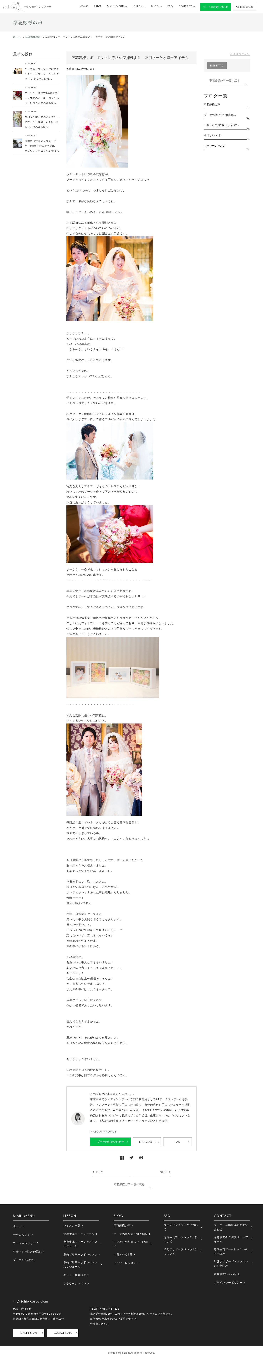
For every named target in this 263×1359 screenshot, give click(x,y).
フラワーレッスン (214, 145)
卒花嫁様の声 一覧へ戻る (129, 1184)
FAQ (177, 1141)
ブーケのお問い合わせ (110, 1141)
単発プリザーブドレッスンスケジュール (80, 1264)
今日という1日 (213, 135)
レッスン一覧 (71, 1225)
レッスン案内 (147, 1141)
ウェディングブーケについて (181, 1227)
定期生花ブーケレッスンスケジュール (80, 1244)
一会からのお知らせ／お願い (221, 125)
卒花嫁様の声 (212, 104)
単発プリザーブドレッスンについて (181, 1251)
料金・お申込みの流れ (27, 1251)
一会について (21, 1234)
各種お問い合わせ (225, 1274)
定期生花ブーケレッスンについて (181, 1239)
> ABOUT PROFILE (103, 1131)
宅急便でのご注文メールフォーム (231, 1239)
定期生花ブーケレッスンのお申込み (231, 1251)
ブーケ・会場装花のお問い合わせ (231, 1227)
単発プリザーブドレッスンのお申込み (231, 1263)
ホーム (17, 1226)
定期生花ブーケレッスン (79, 1233)
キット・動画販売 (74, 1275)
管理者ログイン (240, 54)
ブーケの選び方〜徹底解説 (220, 114)
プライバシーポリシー (228, 1282)
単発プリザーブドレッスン (80, 1254)
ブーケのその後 (23, 1259)
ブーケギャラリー (24, 1243)
